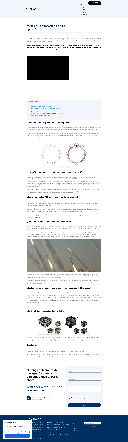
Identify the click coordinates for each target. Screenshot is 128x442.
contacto (75, 428)
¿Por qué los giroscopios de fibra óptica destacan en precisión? (46, 108)
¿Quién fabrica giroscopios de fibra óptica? (41, 115)
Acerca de (56, 9)
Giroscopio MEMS (52, 432)
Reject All (23, 431)
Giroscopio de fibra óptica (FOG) (56, 427)
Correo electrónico (72, 376)
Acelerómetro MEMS (53, 429)
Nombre (69, 368)
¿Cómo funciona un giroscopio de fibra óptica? (42, 106)
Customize (10, 431)
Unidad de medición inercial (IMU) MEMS (58, 424)
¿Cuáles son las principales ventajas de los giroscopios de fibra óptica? (48, 113)
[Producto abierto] (51, 9)
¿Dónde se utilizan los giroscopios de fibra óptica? (43, 111)
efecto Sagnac (74, 129)
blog (74, 430)
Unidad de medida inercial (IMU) (55, 422)
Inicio (43, 9)
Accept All (17, 435)
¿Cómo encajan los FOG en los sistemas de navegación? (44, 110)
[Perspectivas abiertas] (74, 9)
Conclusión (33, 117)
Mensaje (70, 384)
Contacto (63, 9)
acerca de (76, 425)
